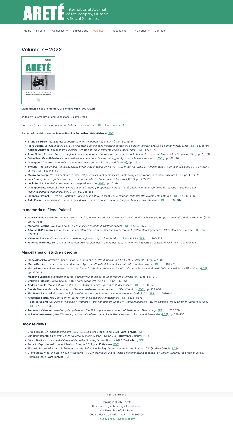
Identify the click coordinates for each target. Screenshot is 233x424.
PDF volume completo (110, 125)
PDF (110, 133)
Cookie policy (126, 418)
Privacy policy (106, 418)
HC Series (140, 30)
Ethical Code (80, 30)
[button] (66, 30)
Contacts (160, 30)
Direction (41, 30)
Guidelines (58, 30)
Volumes (98, 30)
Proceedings (118, 30)
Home (27, 30)
